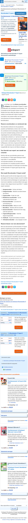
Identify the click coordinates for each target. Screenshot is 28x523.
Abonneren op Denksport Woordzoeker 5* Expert (14, 360)
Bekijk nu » (6, 40)
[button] (1, 1)
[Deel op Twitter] (14, 100)
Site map (23, 519)
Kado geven (4, 415)
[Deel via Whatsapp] (6, 100)
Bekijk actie (9, 67)
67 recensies (12, 402)
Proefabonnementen (8, 367)
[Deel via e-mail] (11, 100)
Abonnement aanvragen (6, 411)
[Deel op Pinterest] (9, 100)
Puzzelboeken (8, 369)
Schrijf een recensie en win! (16, 443)
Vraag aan (18, 327)
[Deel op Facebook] (3, 100)
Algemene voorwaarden (15, 519)
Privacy (8, 519)
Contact (4, 519)
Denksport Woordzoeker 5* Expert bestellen (13, 293)
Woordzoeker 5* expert (12, 13)
